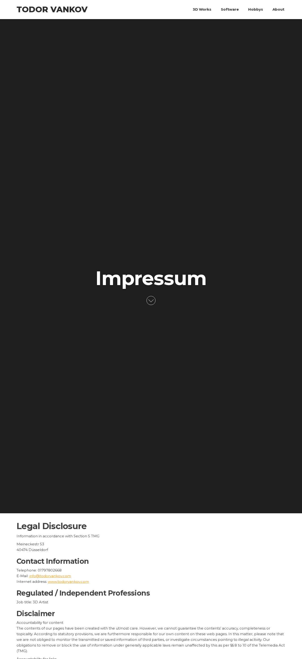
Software (230, 9)
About (278, 9)
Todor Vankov (52, 9)
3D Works (202, 9)
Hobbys (255, 9)
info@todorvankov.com (50, 576)
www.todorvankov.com (68, 581)
